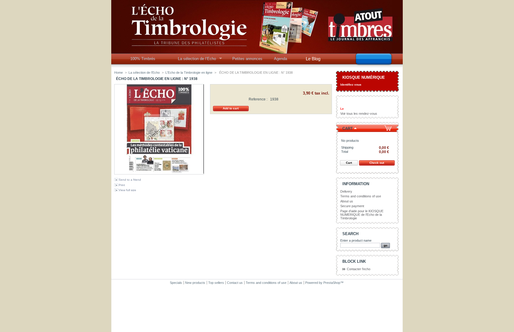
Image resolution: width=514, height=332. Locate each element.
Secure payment (352, 206)
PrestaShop (331, 282)
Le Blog (313, 58)
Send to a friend (130, 179)
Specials (176, 282)
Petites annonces (247, 58)
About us (346, 201)
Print (122, 185)
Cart (347, 128)
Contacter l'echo (358, 269)
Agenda (280, 58)
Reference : (258, 99)
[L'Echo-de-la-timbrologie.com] (257, 51)
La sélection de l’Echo (195, 60)
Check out (376, 162)
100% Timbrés (142, 58)
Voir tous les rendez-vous (358, 113)
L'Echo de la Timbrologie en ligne (188, 72)
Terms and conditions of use (360, 196)
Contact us (235, 282)
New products (195, 282)
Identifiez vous (350, 84)
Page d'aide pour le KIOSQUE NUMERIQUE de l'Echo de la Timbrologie (361, 214)
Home (118, 72)
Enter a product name (356, 240)
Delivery (346, 191)
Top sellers (216, 282)
